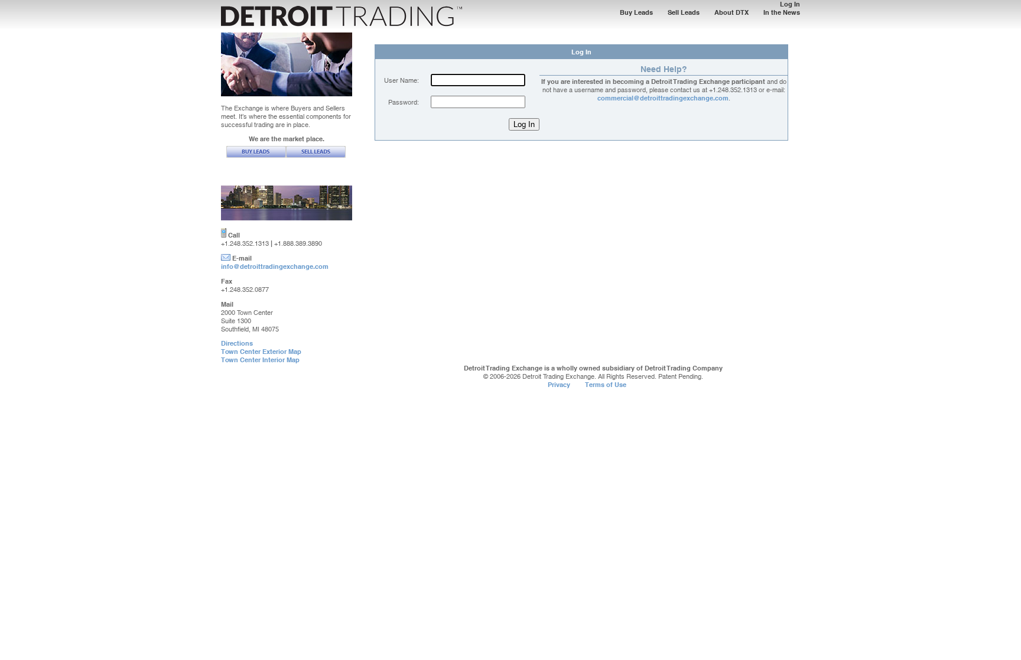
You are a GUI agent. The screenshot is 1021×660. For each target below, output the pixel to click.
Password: (403, 102)
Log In (790, 4)
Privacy (559, 385)
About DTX (731, 12)
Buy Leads (636, 12)
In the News (781, 12)
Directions (237, 343)
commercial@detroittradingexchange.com (663, 98)
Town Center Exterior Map (261, 351)
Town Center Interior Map (260, 360)
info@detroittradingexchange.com (275, 266)
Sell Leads (684, 12)
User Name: (401, 80)
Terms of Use (605, 385)
